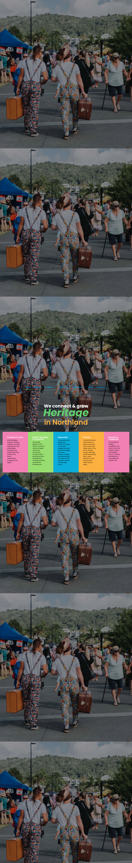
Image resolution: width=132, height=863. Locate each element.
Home (28, 387)
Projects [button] (49, 387)
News (90, 387)
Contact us (101, 387)
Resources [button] (78, 387)
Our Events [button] (63, 387)
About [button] (37, 387)
